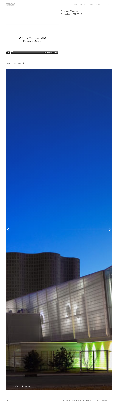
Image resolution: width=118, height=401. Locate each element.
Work (75, 4)
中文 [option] (103, 4)
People (82, 4)
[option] (103, 4)
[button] (9, 229)
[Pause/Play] (19, 383)
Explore (90, 4)
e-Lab (98, 4)
